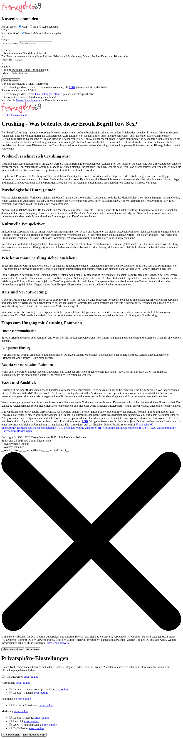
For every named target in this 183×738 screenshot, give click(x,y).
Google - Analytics (31, 717)
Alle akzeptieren (11, 734)
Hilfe (101, 427)
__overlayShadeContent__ (16, 443)
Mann (25, 26)
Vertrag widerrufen (87, 427)
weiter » (6, 29)
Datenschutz (68, 427)
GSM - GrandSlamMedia (35, 724)
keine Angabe (50, 26)
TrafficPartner (28, 728)
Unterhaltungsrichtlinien (48, 94)
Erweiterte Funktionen (33, 705)
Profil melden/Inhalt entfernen (121, 427)
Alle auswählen (14, 676)
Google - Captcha (30, 692)
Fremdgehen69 (144, 424)
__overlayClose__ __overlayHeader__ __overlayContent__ (35, 450)
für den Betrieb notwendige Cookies (41, 689)
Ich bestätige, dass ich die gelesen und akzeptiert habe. (50, 94)
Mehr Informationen (13, 649)
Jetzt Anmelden (11, 80)
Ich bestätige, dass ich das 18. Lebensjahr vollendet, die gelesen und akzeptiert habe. (56, 87)
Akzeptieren (32, 649)
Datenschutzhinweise (28, 100)
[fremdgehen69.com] (21, 111)
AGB (72, 87)
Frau (35, 26)
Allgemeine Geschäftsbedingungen (34, 427)
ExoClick (26, 721)
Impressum (7, 427)
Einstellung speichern (34, 734)
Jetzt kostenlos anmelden (15, 115)
